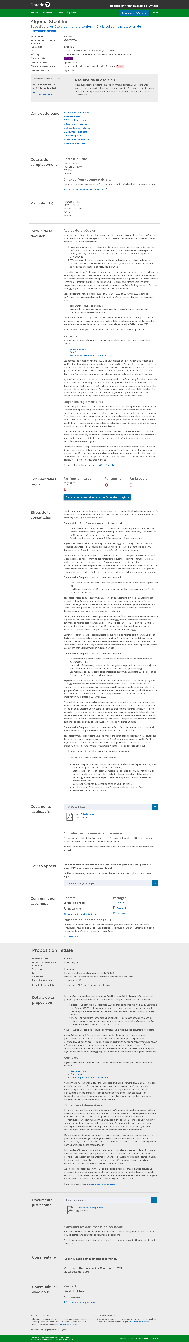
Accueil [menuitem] (34, 12)
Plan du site (64, 1338)
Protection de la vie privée (41, 1339)
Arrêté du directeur (85, 814)
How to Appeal (73, 135)
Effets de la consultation (78, 127)
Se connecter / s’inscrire (134, 13)
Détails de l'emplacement (78, 112)
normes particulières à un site (99, 465)
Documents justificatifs (77, 131)
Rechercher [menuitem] (47, 12)
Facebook (122, 908)
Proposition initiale (75, 143)
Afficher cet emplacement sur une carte (85, 189)
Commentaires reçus (76, 124)
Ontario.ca (35, 1338)
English (154, 12)
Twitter (121, 913)
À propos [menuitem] (71, 12)
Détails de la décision (76, 120)
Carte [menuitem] (60, 12)
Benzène (74, 352)
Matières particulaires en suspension (88, 355)
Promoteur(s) (73, 116)
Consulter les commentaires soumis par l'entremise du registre (97, 497)
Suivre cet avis (44, 94)
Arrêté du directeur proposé (89, 1207)
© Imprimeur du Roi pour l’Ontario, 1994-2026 (139, 1338)
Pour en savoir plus (68, 1324)
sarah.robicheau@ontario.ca (82, 914)
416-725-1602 (74, 909)
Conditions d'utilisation (63, 1339)
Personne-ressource (49, 1338)
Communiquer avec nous (78, 139)
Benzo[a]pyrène (78, 349)
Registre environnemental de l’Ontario (134, 5)
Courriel (121, 902)
